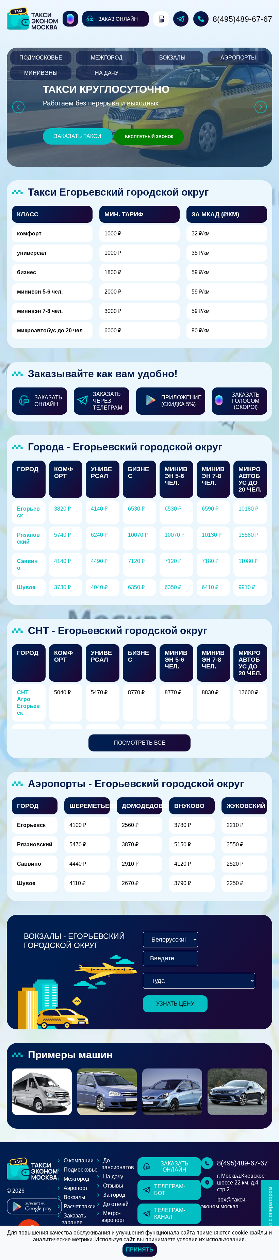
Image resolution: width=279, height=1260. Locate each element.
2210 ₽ (235, 825)
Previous (18, 107)
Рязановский (34, 844)
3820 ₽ (62, 509)
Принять (139, 1250)
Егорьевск (31, 825)
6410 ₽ (210, 587)
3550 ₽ (235, 844)
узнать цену (175, 1004)
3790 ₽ (182, 883)
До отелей (116, 1204)
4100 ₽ (77, 825)
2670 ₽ (130, 883)
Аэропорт (76, 1188)
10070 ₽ (138, 535)
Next (261, 107)
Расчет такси (80, 1206)
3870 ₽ (130, 844)
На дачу (106, 73)
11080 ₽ (248, 561)
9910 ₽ (247, 587)
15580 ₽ (248, 535)
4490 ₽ (99, 561)
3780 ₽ (182, 825)
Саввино (29, 864)
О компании (79, 1160)
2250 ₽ (235, 883)
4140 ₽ (99, 509)
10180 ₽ (248, 509)
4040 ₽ (99, 587)
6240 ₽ (99, 535)
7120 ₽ (136, 561)
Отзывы (113, 1186)
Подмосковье (40, 58)
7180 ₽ (210, 561)
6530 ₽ (136, 509)
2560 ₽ (130, 825)
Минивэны (41, 73)
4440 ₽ (77, 864)
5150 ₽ (182, 844)
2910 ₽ (130, 864)
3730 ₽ (62, 587)
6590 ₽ (210, 509)
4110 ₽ (77, 883)
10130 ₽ (211, 535)
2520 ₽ (235, 864)
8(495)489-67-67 (242, 19)
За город (114, 1195)
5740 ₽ (62, 535)
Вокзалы (172, 58)
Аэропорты (238, 58)
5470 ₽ (77, 844)
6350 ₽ (136, 587)
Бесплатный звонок (149, 136)
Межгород (106, 58)
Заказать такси (77, 136)
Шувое (26, 587)
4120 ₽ (182, 864)
